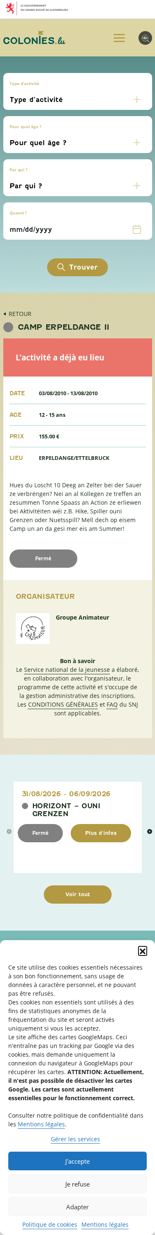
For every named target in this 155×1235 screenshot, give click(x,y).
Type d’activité (24, 83)
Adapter (77, 1207)
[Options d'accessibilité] (145, 38)
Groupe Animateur (82, 617)
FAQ (112, 704)
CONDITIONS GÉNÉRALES (63, 704)
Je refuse (77, 1184)
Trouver (83, 267)
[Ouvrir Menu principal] (119, 38)
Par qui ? (19, 170)
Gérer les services (75, 1139)
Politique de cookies (49, 1224)
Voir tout (77, 894)
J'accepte (77, 1161)
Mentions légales (41, 1124)
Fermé (40, 833)
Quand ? (18, 213)
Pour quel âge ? (26, 126)
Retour (20, 314)
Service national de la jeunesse (67, 669)
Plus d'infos (101, 833)
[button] (142, 950)
